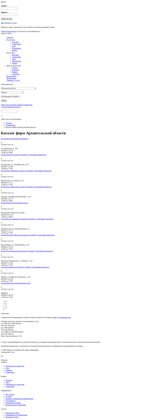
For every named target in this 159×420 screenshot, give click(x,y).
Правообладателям (13, 403)
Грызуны (15, 70)
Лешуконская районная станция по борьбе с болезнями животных (27, 219)
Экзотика (16, 74)
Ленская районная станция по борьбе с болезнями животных (25, 267)
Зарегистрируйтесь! (9, 31)
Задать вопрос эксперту (11, 107)
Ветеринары (11, 78)
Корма (14, 50)
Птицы (15, 68)
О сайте (9, 397)
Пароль (5, 12)
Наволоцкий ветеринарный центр (14, 203)
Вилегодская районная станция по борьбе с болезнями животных (27, 251)
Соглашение (10, 401)
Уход (14, 46)
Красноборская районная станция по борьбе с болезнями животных (28, 235)
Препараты (16, 48)
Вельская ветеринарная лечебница (14, 139)
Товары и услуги (13, 80)
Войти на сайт (7, 19)
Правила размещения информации (19, 399)
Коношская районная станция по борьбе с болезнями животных (26, 187)
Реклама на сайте (12, 413)
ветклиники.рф (64, 317)
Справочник (10, 125)
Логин (4, 6)
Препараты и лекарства (15, 366)
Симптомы (16, 44)
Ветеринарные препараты (16, 405)
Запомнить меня (10, 23)
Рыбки (14, 72)
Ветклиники (11, 76)
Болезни (15, 42)
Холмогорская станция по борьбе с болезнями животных (23, 155)
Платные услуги (12, 417)
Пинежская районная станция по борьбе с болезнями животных (26, 171)
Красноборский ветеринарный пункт (16, 283)
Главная (10, 37)
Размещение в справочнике (16, 415)
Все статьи (10, 394)
